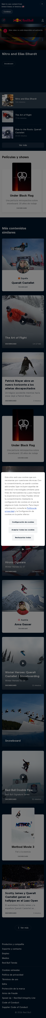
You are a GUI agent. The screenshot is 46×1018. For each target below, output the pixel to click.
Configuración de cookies (23, 522)
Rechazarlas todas (23, 537)
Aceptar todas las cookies (23, 530)
